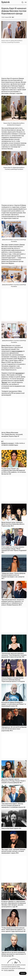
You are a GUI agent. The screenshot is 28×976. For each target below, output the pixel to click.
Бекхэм (4, 382)
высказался (20, 373)
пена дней (19, 434)
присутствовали (17, 351)
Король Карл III (14, 436)
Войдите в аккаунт (7, 443)
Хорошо (23, 973)
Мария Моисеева (12, 433)
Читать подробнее (9, 970)
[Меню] (26, 2)
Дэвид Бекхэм (10, 434)
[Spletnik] (5, 2)
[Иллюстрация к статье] (14, 29)
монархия (4, 436)
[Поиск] (22, 2)
